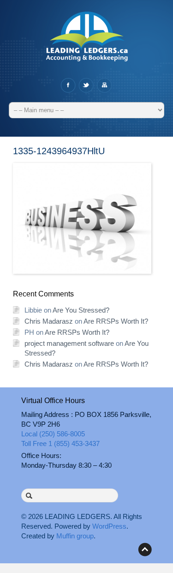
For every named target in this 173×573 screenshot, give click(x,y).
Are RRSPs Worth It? (116, 321)
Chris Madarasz (48, 321)
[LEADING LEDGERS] (87, 41)
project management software (69, 343)
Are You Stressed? (81, 310)
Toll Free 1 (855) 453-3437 (60, 443)
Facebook (68, 85)
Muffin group (75, 536)
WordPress (109, 526)
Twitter (86, 85)
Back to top (145, 549)
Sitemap (104, 85)
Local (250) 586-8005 (53, 434)
